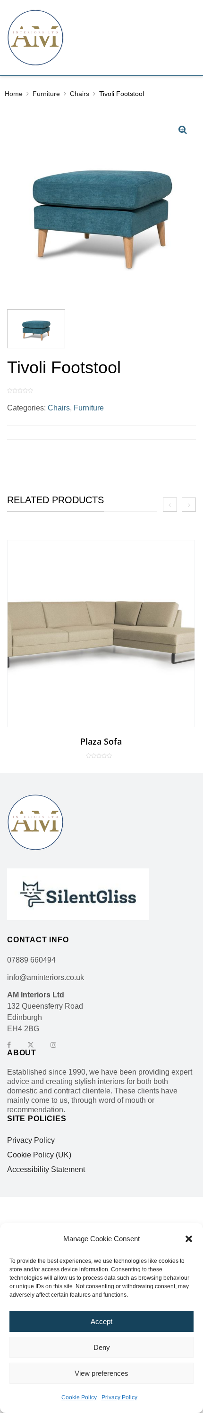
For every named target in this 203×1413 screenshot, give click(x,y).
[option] (101, 649)
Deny (101, 1347)
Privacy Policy (119, 1397)
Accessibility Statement (46, 1169)
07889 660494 (31, 960)
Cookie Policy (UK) (39, 1155)
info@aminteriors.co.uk (45, 977)
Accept (101, 1321)
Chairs (79, 93)
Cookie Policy (79, 1397)
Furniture (46, 93)
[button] (189, 1239)
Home (14, 93)
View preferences (101, 1373)
